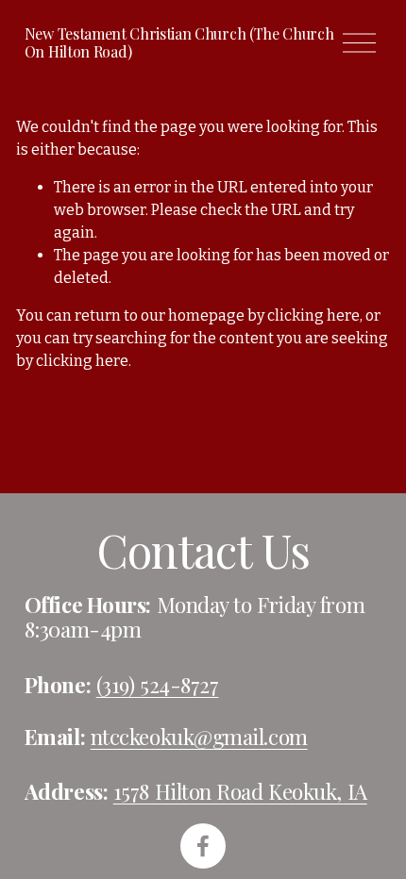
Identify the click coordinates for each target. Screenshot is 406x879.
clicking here (313, 315)
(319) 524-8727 (157, 684)
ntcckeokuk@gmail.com (199, 736)
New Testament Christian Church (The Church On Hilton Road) (179, 42)
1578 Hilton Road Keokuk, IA (240, 791)
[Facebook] (203, 846)
